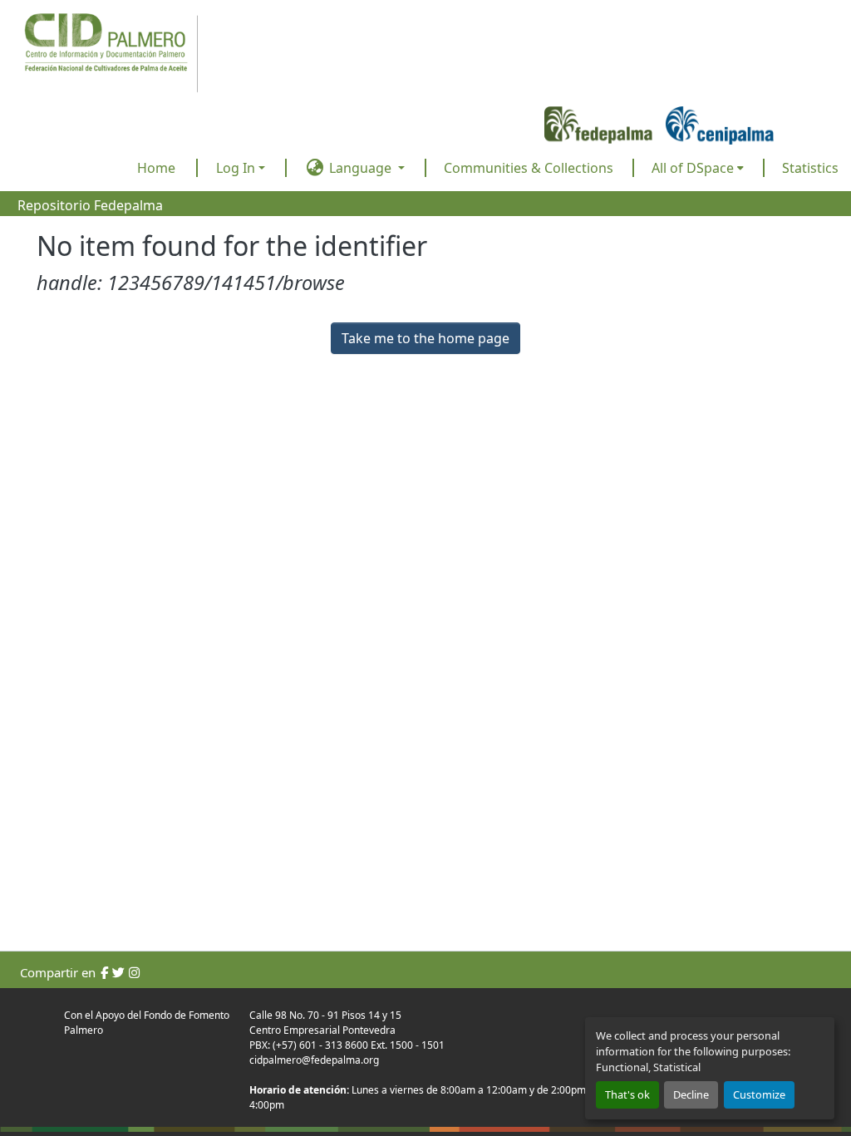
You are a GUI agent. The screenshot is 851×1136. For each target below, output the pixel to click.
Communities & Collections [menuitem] (528, 168)
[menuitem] (698, 168)
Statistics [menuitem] (810, 168)
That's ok (627, 1094)
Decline (691, 1094)
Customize (759, 1094)
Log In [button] (237, 168)
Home (156, 168)
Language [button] (360, 168)
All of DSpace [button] (693, 168)
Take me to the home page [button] (425, 338)
